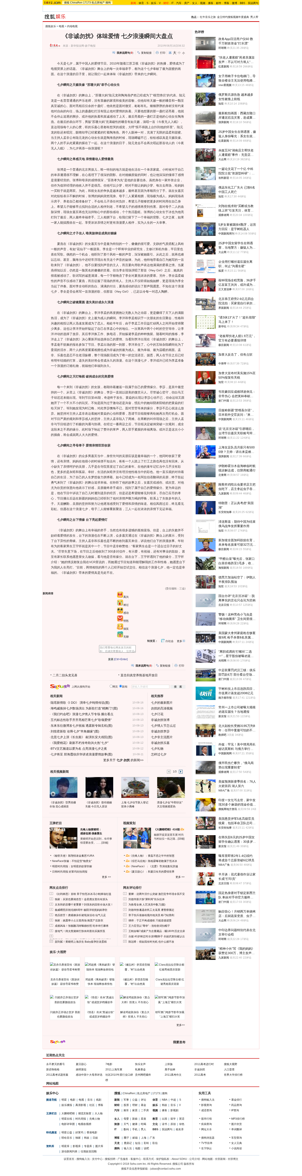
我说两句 (253, 3)
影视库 (77, 1146)
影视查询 (206, 1105)
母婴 (126, 1118)
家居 (135, 1110)
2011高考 (200, 1074)
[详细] (104, 842)
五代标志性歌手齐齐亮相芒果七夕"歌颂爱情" (81, 720)
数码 (126, 1129)
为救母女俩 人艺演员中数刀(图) (146, 904)
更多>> (180, 1025)
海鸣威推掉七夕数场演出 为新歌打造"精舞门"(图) (84, 708)
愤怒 (126, 620)
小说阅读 (236, 1148)
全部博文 (233, 1159)
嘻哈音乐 (66, 1137)
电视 (61, 26)
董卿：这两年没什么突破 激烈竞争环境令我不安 (156, 894)
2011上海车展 (113, 1069)
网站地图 (207, 1159)
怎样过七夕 (158, 754)
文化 (155, 1124)
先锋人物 (94, 1118)
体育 (141, 3)
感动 (126, 612)
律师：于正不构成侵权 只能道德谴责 (150, 920)
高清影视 (80, 1105)
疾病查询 (206, 1124)
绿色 (181, 1124)
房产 (186, 3)
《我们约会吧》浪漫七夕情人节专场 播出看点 (82, 714)
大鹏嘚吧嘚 (68, 1113)
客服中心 (135, 1159)
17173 (87, 2)
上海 (143, 1137)
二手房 (145, 1110)
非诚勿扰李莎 (160, 731)
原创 (173, 1124)
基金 (143, 1105)
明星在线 (66, 1118)
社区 (92, 1105)
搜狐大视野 (230, 1064)
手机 (135, 1129)
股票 (126, 1105)
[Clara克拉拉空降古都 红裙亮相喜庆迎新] (170, 967)
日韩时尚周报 (60, 871)
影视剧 (174, 1110)
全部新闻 (220, 1159)
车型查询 (236, 1137)
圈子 (126, 1137)
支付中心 (97, 1159)
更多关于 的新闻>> (123, 760)
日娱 (95, 1137)
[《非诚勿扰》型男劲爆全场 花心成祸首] (63, 787)
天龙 (117, 1143)
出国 (164, 1118)
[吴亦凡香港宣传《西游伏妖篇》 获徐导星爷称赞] (65, 967)
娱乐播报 (66, 1105)
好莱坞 (79, 1132)
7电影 (108, 1064)
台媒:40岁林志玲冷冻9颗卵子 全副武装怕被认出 (156, 936)
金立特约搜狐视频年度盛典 (233, 17)
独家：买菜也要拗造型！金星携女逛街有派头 (81, 899)
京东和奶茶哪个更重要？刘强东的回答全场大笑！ (84, 904)
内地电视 (72, 26)
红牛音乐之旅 (208, 17)
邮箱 (135, 1137)
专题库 (88, 1146)
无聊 (126, 636)
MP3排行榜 (238, 1118)
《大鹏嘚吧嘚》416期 (167, 829)
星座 (143, 1118)
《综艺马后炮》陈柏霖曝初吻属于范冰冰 (153, 861)
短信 (137, 1143)
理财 (135, 1105)
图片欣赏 (236, 1124)
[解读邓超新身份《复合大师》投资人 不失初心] (135, 1000)
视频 (202, 3)
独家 (78, 1137)
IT (172, 3)
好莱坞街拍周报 (78, 871)
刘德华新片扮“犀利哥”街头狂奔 (146, 899)
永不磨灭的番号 (55, 1064)
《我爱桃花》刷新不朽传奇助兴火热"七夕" (80, 743)
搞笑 (126, 628)
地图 (137, 1148)
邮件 (218, 3)
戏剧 (98, 1099)
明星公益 (66, 1132)
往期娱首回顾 (89, 1151)
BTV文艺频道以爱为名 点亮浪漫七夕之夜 (79, 748)
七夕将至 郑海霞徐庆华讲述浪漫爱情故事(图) (82, 754)
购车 (126, 1110)
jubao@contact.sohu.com (165, 1168)
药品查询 (236, 1105)
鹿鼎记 (128, 1143)
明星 (64, 1099)
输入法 (128, 1148)
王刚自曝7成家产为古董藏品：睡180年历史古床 (156, 931)
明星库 (65, 1146)
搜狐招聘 (110, 1159)
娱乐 (153, 3)
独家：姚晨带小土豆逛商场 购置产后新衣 (79, 920)
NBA (164, 1099)
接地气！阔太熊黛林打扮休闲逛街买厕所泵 (80, 931)
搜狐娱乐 (50, 26)
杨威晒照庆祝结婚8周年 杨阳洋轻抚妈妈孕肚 (81, 909)
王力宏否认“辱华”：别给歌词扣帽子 (149, 925)
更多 (179, 641)
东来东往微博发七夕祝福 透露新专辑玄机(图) (82, 725)
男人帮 (254, 17)
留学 (173, 1118)
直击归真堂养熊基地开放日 (139, 675)
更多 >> (106, 877)
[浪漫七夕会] (171, 787)
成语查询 (206, 1110)
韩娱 (86, 1137)
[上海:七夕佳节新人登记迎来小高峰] (135, 787)
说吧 (146, 1148)
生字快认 (206, 1148)
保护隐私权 (162, 1159)
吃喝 (143, 1124)
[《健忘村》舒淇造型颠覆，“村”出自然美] (135, 967)
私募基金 (140, 1069)
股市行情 (206, 1118)
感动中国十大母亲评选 (89, 1074)
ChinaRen (76, 2)
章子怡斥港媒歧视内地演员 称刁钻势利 (151, 915)
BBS (242, 3)
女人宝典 (236, 1143)
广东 (152, 1137)
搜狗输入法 (207, 1099)
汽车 (179, 3)
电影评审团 (68, 1124)
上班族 (169, 1064)
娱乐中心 (52, 1093)
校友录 (180, 1129)
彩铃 (146, 1143)
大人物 (99, 1113)
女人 (194, 3)
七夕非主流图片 (162, 737)
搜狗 (108, 2)
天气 (126, 1124)
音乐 (90, 1099)
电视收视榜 (84, 1124)
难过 (126, 604)
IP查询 (235, 1110)
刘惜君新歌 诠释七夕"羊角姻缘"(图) (75, 731)
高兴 (126, 596)
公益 (135, 1099)
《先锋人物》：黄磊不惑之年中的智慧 (151, 855)
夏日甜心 (81, 1064)
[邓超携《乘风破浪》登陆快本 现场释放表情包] (100, 967)
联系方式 (148, 1159)
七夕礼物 (157, 748)
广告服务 (123, 1159)
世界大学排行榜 (233, 1074)
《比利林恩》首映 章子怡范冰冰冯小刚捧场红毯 (83, 894)
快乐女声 (140, 1064)
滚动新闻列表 (69, 1151)
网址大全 (206, 1129)
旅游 (117, 1124)
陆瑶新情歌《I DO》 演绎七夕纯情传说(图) (80, 702)
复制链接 (146, 52)
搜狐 (66, 2)
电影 (72, 1099)
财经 (117, 1105)
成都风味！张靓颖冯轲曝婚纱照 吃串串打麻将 (82, 925)
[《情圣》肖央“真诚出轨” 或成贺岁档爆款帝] (100, 1000)
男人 (143, 1129)
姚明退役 (81, 1069)
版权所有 (189, 1163)
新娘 (135, 1118)
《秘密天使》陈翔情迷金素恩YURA (73, 855)
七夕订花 (157, 714)
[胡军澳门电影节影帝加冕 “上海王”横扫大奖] (170, 1000)
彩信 (155, 1143)
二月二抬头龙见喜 (65, 675)
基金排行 (236, 1099)
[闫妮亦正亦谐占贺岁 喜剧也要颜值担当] (65, 1000)
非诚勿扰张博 (160, 720)
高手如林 (170, 1069)
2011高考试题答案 (57, 1074)
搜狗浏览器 (207, 1137)
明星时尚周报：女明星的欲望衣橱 (72, 866)
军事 (126, 1099)
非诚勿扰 (199, 1069)
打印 (162, 52)
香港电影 (92, 1132)
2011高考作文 (173, 1074)
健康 (135, 1124)
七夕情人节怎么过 (163, 725)
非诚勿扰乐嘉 (160, 743)
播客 (210, 3)
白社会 (170, 641)
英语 (181, 1118)
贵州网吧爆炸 (143, 1074)
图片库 (99, 1146)
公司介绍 (194, 1159)
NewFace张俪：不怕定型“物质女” (72, 861)
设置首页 (69, 1159)
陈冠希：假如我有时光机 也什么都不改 (151, 941)
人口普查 (229, 1069)
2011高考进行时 (204, 1064)
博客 (226, 3)
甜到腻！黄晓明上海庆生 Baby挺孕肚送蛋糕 (81, 941)
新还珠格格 (52, 1069)
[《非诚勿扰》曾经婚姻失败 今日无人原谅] (99, 787)
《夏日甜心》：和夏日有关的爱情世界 (151, 871)
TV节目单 (206, 1143)
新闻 (117, 1099)
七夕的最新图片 (162, 702)
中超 (173, 1099)
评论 (143, 1099)
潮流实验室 (84, 1113)
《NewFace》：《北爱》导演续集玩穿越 (153, 866)
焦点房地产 (98, 2)
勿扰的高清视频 (162, 708)
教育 (155, 1118)
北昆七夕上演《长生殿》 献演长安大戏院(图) (82, 737)
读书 (164, 1124)
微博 (234, 3)
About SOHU (179, 1159)
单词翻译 (236, 1129)
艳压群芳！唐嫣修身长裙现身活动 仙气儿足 (80, 915)
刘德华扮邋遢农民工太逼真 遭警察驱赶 (151, 909)
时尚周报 (80, 1118)
